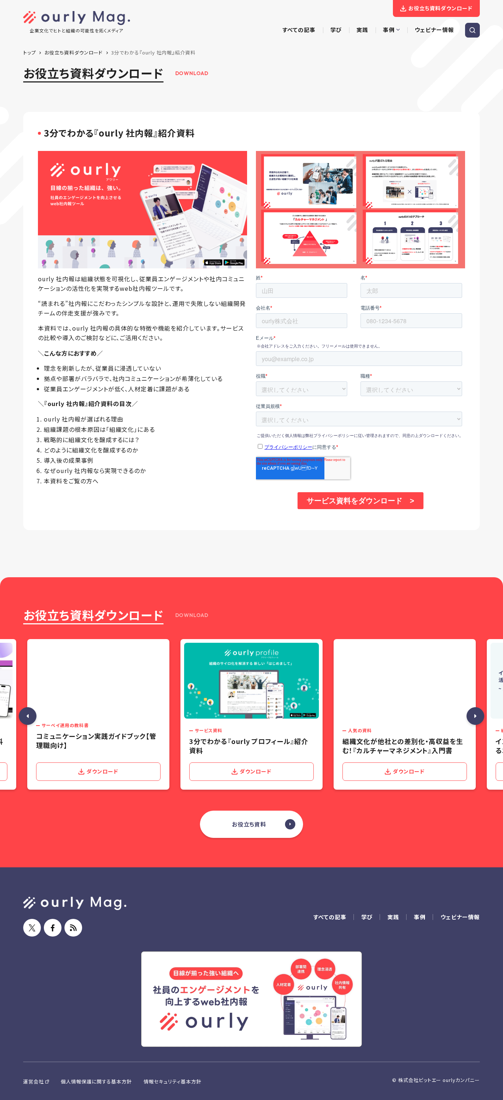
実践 (393, 917)
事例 (420, 917)
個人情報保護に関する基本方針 (96, 1081)
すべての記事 (330, 917)
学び (367, 917)
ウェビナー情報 (460, 917)
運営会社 (33, 1081)
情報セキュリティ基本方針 (172, 1081)
